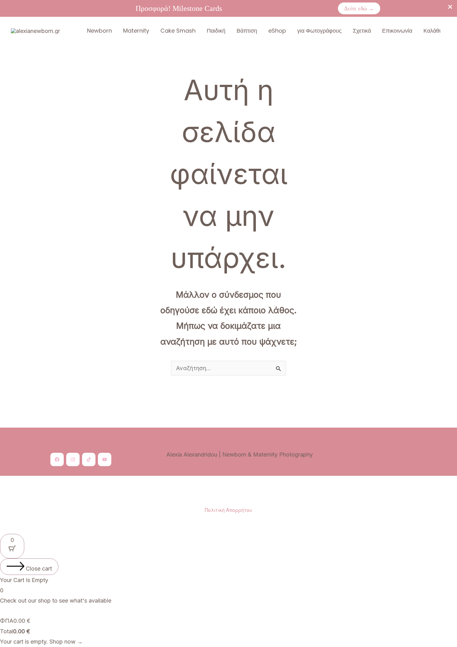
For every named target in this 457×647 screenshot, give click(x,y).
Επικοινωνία (397, 30)
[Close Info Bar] (450, 7)
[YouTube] (104, 459)
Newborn (99, 30)
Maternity (136, 30)
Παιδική (216, 30)
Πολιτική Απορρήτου (228, 509)
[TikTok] (88, 459)
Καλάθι (432, 30)
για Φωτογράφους (319, 30)
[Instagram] (73, 459)
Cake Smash (178, 30)
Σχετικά (362, 30)
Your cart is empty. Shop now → (41, 641)
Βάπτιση (247, 30)
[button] (359, 8)
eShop (277, 30)
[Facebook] (57, 459)
